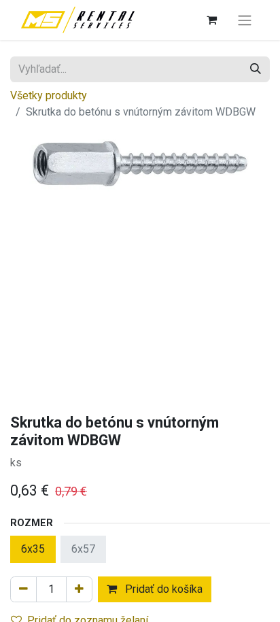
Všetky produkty (48, 95)
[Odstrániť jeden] (23, 589)
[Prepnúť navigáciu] (244, 20)
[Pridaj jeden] (79, 589)
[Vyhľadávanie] (255, 69)
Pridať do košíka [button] (162, 589)
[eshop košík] (211, 19)
